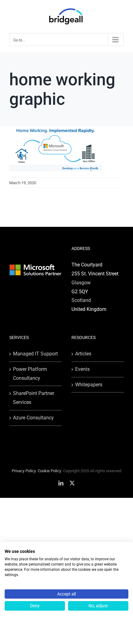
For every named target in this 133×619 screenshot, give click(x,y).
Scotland (81, 300)
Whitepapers (88, 385)
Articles (83, 354)
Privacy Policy (24, 470)
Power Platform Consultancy (30, 373)
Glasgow (81, 283)
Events (82, 369)
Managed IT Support (35, 354)
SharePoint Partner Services (33, 397)
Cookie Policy (49, 470)
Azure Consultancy (33, 418)
